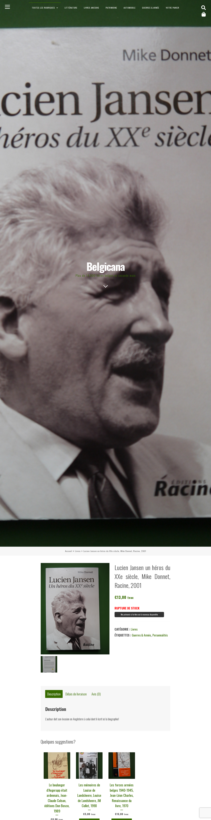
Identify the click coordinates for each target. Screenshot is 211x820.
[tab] (54, 694)
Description (54, 693)
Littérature (71, 7)
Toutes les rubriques (43, 7)
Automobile (130, 7)
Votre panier (172, 7)
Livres (78, 551)
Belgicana (105, 266)
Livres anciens (91, 7)
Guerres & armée (150, 7)
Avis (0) (96, 693)
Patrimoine (111, 7)
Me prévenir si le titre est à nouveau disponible (139, 614)
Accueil (68, 551)
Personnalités (160, 635)
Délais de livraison (76, 693)
